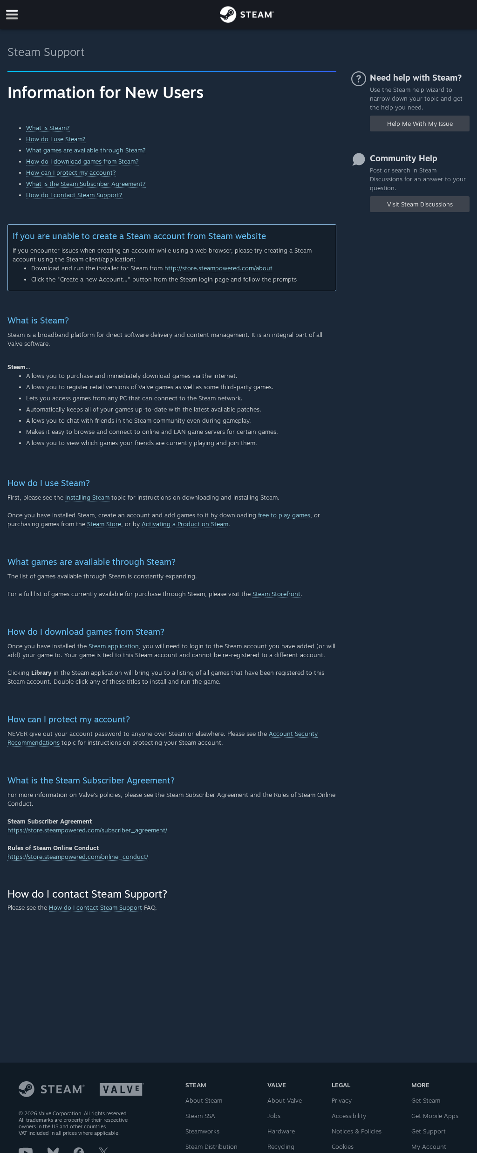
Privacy (342, 1100)
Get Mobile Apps (434, 1115)
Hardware (281, 1131)
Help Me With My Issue (420, 123)
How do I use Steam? (56, 139)
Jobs (273, 1115)
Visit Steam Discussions (420, 204)
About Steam (203, 1100)
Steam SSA (200, 1115)
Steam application (114, 646)
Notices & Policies (357, 1131)
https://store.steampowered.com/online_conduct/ (77, 856)
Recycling (280, 1146)
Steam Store (104, 524)
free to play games (284, 515)
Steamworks (202, 1131)
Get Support (428, 1131)
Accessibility (349, 1115)
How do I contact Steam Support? (74, 195)
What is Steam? (48, 127)
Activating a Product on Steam (185, 524)
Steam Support (46, 52)
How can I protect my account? (71, 172)
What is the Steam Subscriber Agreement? (86, 183)
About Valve (284, 1100)
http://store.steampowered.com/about (218, 268)
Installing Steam (87, 497)
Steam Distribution (211, 1146)
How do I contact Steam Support (95, 907)
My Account (428, 1146)
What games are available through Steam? (86, 150)
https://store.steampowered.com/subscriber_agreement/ (87, 830)
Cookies (343, 1146)
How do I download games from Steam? (82, 161)
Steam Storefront (276, 593)
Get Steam (425, 1100)
